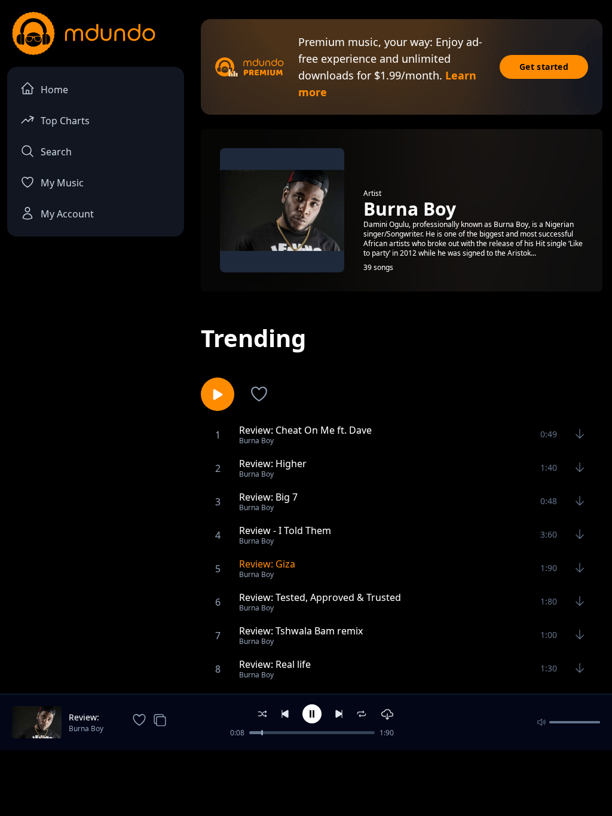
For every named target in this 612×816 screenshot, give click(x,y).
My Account (67, 213)
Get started (543, 66)
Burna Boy (86, 728)
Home (54, 89)
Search (56, 151)
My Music (62, 182)
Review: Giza (84, 717)
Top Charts (65, 120)
